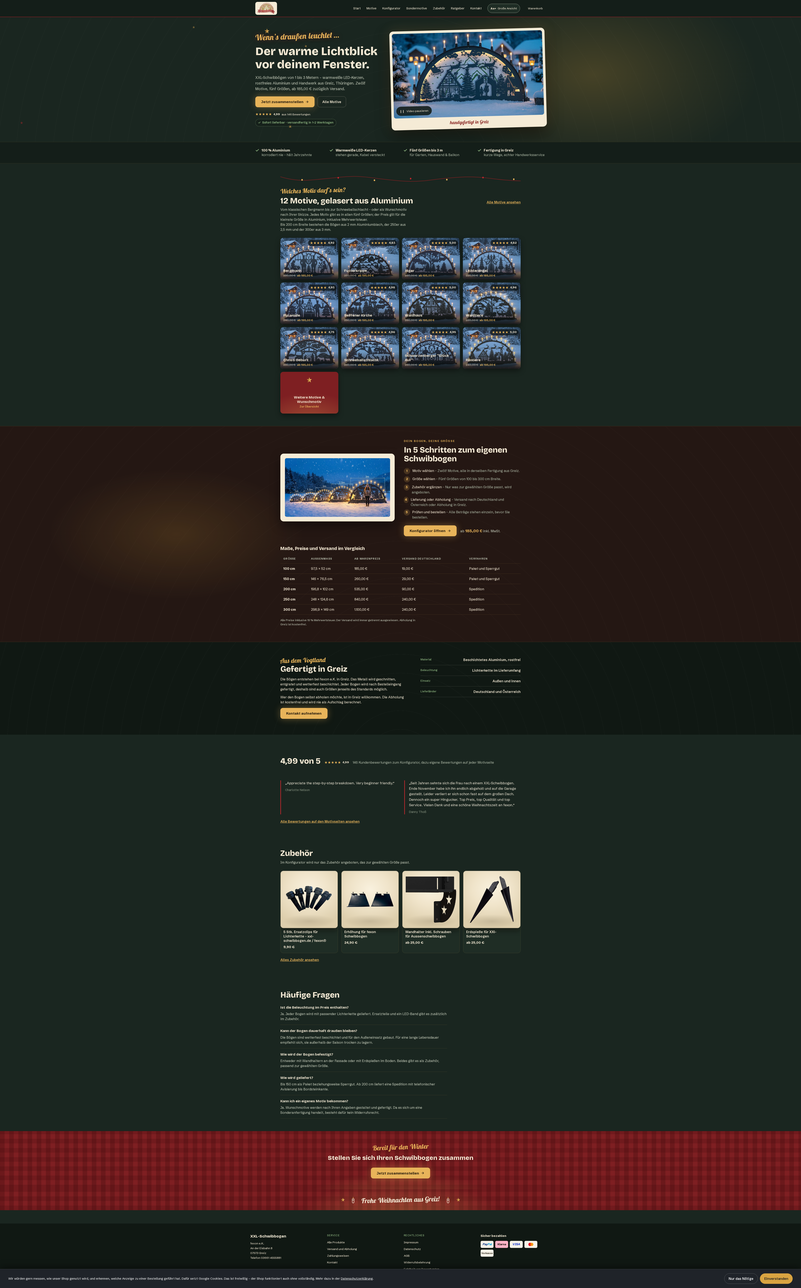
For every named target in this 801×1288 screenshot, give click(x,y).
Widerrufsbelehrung (417, 1262)
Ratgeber (458, 8)
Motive (371, 8)
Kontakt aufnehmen (304, 713)
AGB (407, 1255)
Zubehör (439, 8)
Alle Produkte (336, 1242)
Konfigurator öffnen (428, 531)
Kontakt (476, 8)
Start (357, 8)
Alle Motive (331, 102)
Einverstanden (776, 1279)
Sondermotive (416, 8)
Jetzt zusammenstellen (282, 102)
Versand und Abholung (342, 1249)
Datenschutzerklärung (357, 1278)
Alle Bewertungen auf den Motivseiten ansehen (320, 821)
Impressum (411, 1242)
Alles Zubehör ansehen (299, 960)
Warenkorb (535, 9)
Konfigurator (391, 8)
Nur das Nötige (741, 1279)
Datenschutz (412, 1249)
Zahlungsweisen (338, 1255)
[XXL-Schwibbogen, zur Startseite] (266, 8)
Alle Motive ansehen (504, 202)
